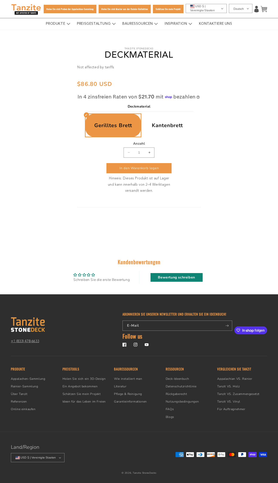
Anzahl (139, 143)
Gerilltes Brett (113, 125)
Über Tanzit (19, 394)
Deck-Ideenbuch (177, 379)
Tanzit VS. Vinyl (228, 401)
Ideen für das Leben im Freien (84, 401)
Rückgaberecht (176, 394)
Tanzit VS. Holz (228, 386)
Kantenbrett (167, 125)
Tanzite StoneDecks (144, 473)
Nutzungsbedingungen (182, 401)
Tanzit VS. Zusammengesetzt (238, 394)
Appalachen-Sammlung (28, 379)
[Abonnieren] (227, 326)
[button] (264, 9)
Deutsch (238, 9)
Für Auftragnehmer (231, 409)
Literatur (120, 386)
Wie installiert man (128, 379)
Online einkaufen (23, 409)
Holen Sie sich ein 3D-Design (84, 379)
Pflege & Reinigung (128, 394)
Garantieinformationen (130, 401)
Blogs (170, 417)
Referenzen (19, 401)
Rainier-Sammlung (24, 386)
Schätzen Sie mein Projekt (82, 394)
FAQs (170, 409)
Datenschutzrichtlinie (181, 386)
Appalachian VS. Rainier (234, 379)
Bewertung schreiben (176, 277)
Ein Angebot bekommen (80, 386)
